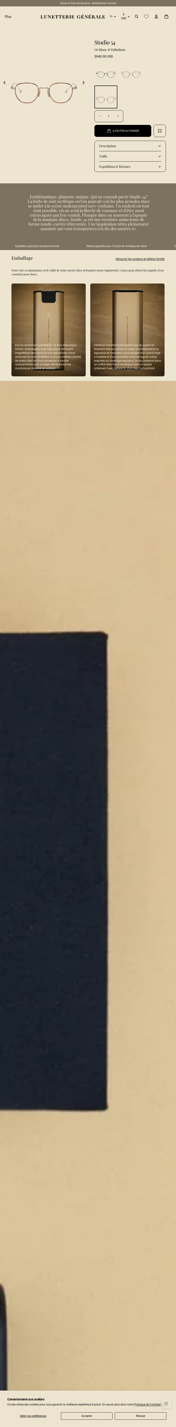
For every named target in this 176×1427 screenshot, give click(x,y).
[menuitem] (8, 16)
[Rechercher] (137, 16)
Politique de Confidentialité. (151, 1404)
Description (107, 146)
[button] (4, 82)
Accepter (86, 1416)
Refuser (140, 1416)
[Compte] (156, 16)
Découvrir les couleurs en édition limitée (140, 259)
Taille (103, 156)
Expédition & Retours (114, 166)
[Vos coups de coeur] (146, 16)
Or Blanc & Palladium (109, 49)
